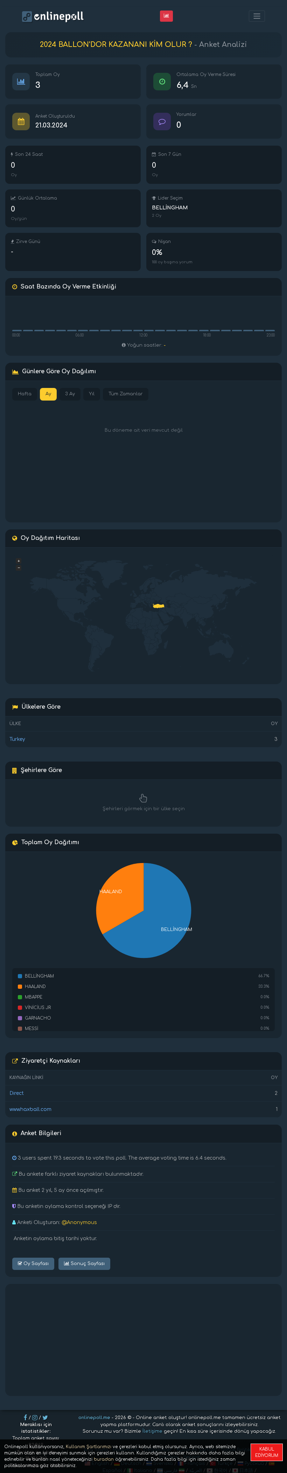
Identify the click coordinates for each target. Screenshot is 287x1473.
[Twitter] (45, 1417)
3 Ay (70, 393)
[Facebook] (25, 1417)
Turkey (17, 739)
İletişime (152, 1431)
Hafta (24, 393)
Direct (16, 1093)
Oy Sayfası (35, 1263)
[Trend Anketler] (166, 16)
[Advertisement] (143, 1340)
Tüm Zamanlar (125, 393)
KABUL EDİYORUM (266, 1452)
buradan (104, 1459)
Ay (48, 393)
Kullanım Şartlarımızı (88, 1446)
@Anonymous (79, 1222)
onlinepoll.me (94, 1417)
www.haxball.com (30, 1109)
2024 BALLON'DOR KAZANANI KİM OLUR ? (116, 45)
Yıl (91, 393)
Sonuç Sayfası (87, 1263)
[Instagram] (34, 1417)
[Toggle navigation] (257, 16)
